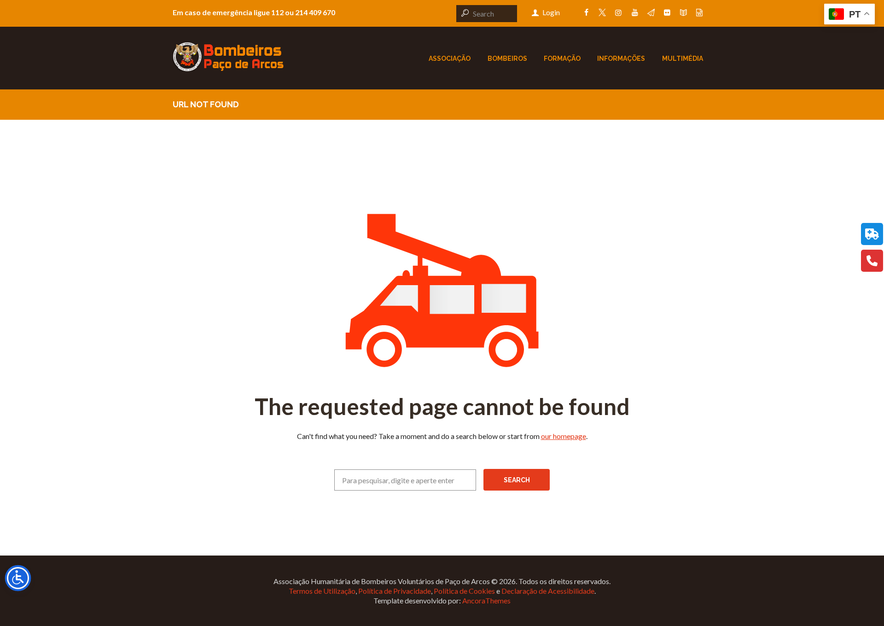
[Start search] (463, 13)
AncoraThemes (486, 600)
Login (551, 12)
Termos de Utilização (322, 590)
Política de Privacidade (394, 590)
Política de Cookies (464, 590)
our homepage (563, 436)
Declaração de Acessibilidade (547, 590)
